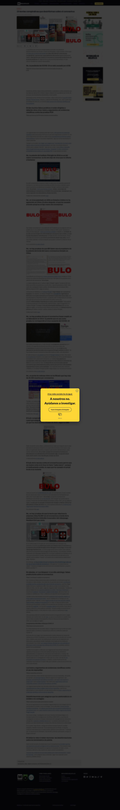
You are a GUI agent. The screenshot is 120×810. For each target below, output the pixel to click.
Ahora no (60, 418)
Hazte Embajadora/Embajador (60, 409)
